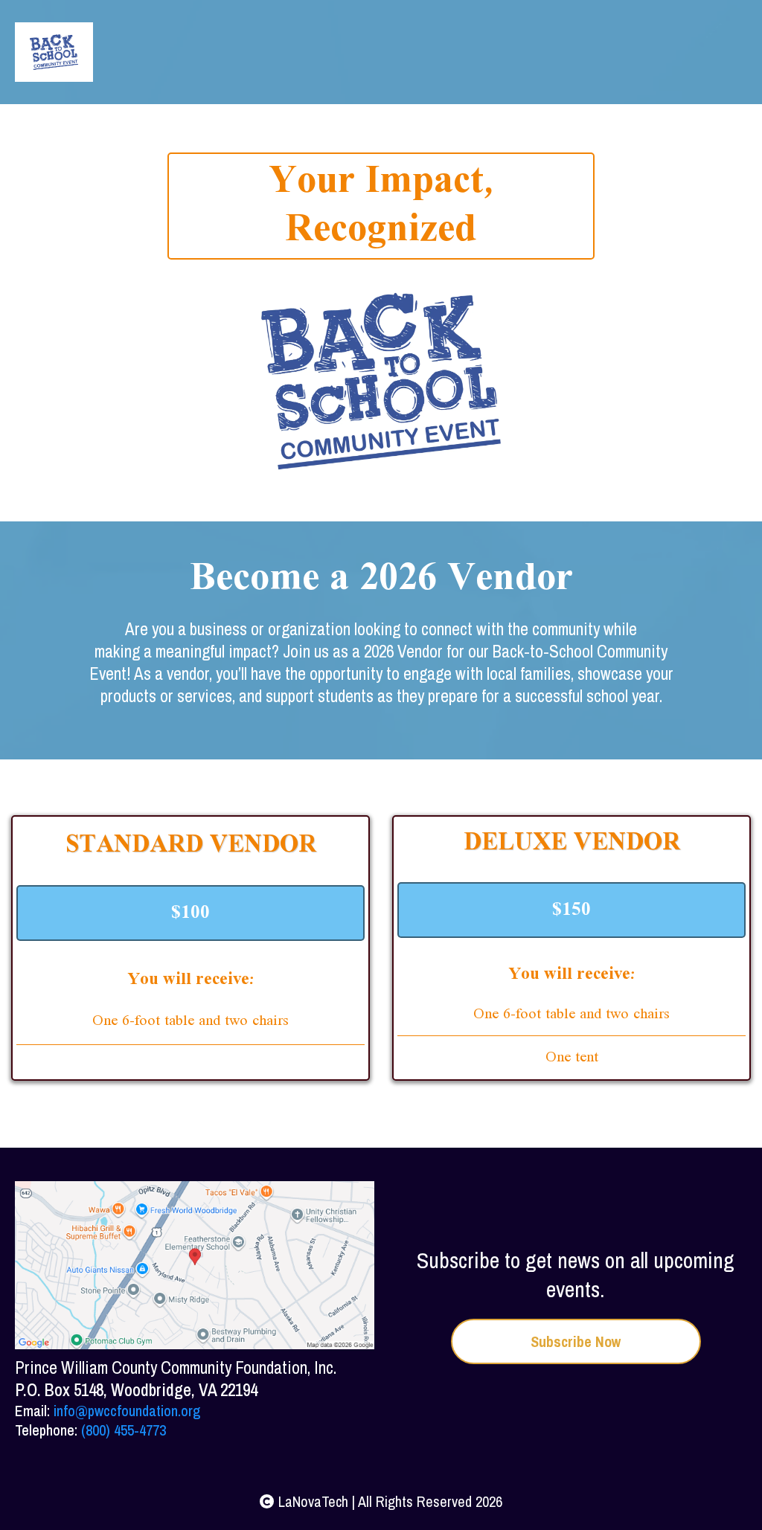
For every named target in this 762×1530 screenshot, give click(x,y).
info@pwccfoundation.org (127, 1411)
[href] (194, 1265)
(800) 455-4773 (123, 1430)
